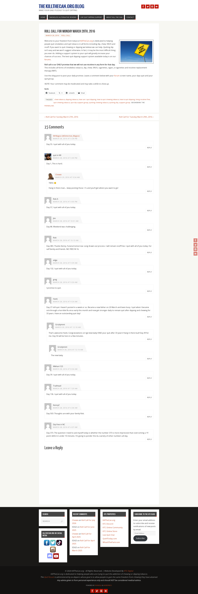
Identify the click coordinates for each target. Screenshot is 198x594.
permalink (49, 106)
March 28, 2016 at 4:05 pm (65, 202)
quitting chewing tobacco (99, 102)
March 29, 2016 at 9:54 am (67, 177)
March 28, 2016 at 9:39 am (65, 263)
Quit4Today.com (110, 538)
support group (124, 102)
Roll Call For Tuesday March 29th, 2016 (136, 117)
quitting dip (113, 102)
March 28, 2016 (52, 35)
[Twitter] (195, 245)
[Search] (62, 521)
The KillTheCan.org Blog (61, 6)
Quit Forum (49, 577)
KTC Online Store (110, 531)
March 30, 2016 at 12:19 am (70, 350)
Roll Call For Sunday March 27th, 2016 (61, 117)
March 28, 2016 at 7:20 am (65, 388)
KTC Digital (128, 571)
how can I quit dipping (87, 99)
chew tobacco (59, 99)
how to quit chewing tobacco (108, 99)
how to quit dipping (127, 99)
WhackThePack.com (111, 542)
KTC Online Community (113, 527)
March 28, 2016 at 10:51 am (65, 221)
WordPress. (108, 585)
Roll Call (65, 35)
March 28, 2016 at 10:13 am (65, 240)
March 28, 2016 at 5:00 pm (65, 158)
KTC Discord (108, 524)
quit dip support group (79, 102)
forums (47, 59)
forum (117, 75)
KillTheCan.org (86, 41)
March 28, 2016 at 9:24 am (65, 301)
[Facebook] (195, 240)
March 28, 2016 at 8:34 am (65, 369)
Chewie (58, 174)
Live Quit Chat (109, 535)
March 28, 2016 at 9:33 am (65, 282)
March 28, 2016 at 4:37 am (65, 427)
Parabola (98, 585)
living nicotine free (143, 99)
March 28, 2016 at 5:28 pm (65, 138)
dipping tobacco (72, 99)
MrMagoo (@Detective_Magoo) (66, 136)
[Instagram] (195, 249)
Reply (149, 148)
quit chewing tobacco (62, 102)
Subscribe (140, 538)
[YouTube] (195, 254)
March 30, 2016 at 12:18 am (68, 327)
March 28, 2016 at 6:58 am (65, 408)
